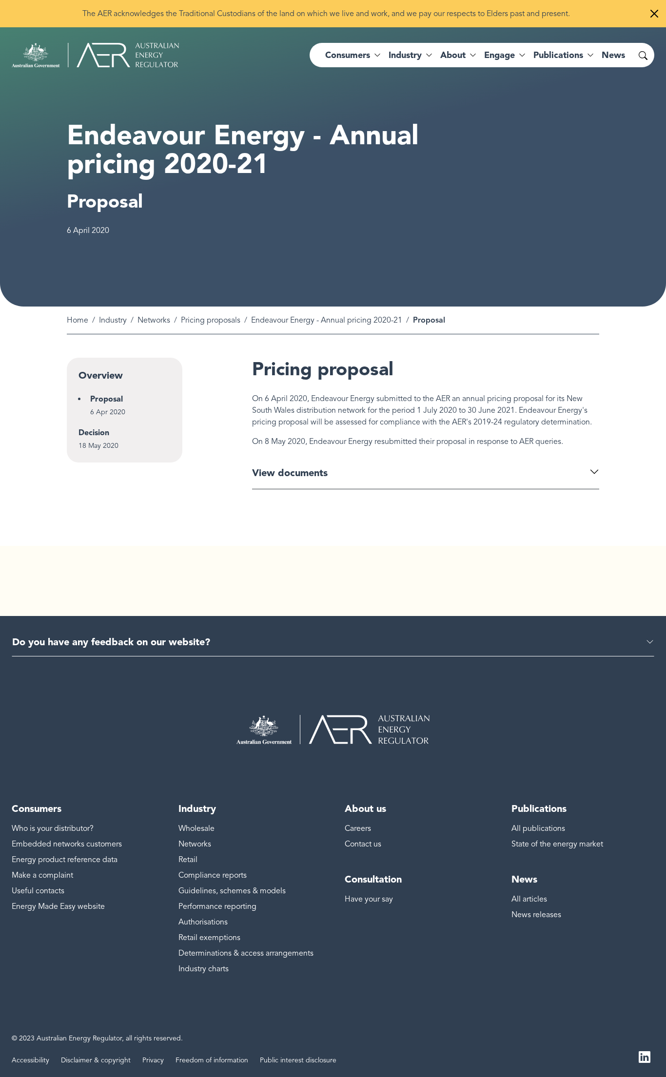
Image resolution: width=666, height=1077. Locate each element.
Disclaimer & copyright (96, 1060)
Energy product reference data (65, 860)
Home (77, 320)
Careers (358, 828)
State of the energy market (557, 844)
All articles (529, 899)
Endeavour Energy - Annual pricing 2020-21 (326, 320)
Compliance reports (212, 875)
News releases (536, 915)
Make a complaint (42, 875)
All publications (538, 828)
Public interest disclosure (298, 1060)
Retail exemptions (209, 937)
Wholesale (196, 828)
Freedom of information (212, 1060)
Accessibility (30, 1060)
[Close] (654, 13)
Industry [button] (405, 55)
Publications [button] (558, 55)
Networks (153, 320)
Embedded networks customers (67, 844)
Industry (113, 320)
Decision (93, 432)
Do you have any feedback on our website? (111, 642)
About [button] (453, 55)
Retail (187, 860)
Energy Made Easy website (58, 906)
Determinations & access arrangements (245, 953)
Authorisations (203, 922)
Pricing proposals (210, 320)
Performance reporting (217, 906)
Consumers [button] (347, 55)
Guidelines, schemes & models (232, 891)
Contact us (363, 844)
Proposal (106, 399)
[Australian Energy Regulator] (95, 55)
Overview (100, 375)
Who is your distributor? (53, 828)
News (613, 55)
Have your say (369, 899)
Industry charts (203, 969)
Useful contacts (38, 891)
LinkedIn (644, 1056)
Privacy (153, 1060)
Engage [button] (499, 55)
